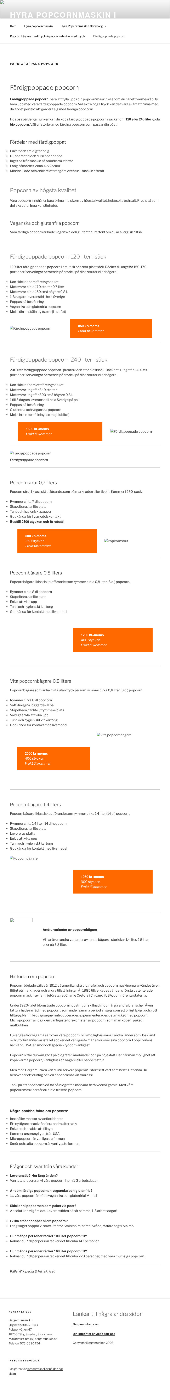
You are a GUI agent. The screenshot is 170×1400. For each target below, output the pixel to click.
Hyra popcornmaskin (38, 26)
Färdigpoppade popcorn (109, 36)
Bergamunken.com (86, 1324)
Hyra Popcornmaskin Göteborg (82, 26)
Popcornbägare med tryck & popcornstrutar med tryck (47, 36)
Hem (13, 26)
